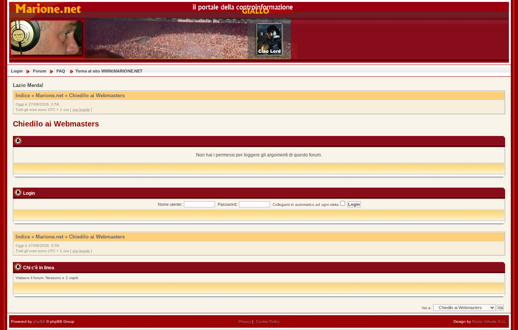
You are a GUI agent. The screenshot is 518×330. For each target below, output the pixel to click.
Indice (23, 95)
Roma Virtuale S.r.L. (489, 321)
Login (17, 71)
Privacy (245, 321)
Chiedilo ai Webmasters (97, 95)
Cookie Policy (267, 321)
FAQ (61, 71)
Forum (39, 71)
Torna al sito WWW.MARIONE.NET (109, 71)
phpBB (39, 321)
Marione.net (49, 95)
